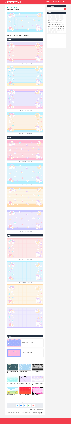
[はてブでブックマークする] (25, 405)
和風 (61, 26)
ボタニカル (58, 24)
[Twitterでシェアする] (17, 405)
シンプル (56, 20)
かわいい (15, 412)
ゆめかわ (36, 412)
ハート (52, 22)
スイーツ (60, 20)
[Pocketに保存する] (33, 405)
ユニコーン (32, 412)
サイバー (49, 20)
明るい (40, 412)
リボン (49, 26)
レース (56, 26)
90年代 (9, 412)
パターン (60, 22)
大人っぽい (51, 28)
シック (53, 20)
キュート (19, 412)
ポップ (28, 412)
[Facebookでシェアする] (21, 405)
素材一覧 (52, 1)
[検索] (65, 9)
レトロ (52, 26)
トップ (44, 1)
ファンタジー (54, 24)
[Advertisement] (56, 41)
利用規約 (48, 1)
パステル (24, 412)
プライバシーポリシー (62, 1)
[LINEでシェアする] (29, 405)
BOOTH (56, 1)
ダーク (49, 22)
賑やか (42, 413)
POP (12, 412)
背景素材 (41, 409)
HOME (36, 420)
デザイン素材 (37, 409)
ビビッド (49, 24)
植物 (63, 28)
